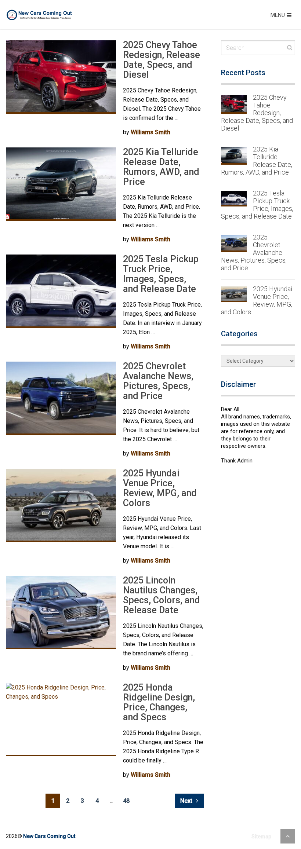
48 (126, 800)
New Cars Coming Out (49, 836)
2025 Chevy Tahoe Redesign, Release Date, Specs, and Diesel (161, 60)
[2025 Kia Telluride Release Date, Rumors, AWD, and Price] (61, 184)
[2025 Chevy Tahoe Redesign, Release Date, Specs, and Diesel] (61, 77)
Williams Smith (150, 132)
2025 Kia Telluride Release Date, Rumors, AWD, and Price (161, 167)
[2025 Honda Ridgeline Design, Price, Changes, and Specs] (61, 719)
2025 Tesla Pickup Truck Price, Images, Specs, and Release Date (161, 274)
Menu (278, 15)
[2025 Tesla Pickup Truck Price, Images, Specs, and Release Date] (61, 291)
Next (187, 800)
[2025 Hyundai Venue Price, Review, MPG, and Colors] (61, 505)
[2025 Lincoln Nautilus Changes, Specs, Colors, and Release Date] (61, 612)
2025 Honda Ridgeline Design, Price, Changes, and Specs (159, 702)
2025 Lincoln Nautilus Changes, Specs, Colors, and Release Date (161, 595)
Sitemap (261, 836)
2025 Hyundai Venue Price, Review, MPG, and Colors (160, 488)
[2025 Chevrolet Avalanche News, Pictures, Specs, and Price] (61, 398)
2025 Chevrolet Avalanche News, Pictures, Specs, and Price (158, 381)
